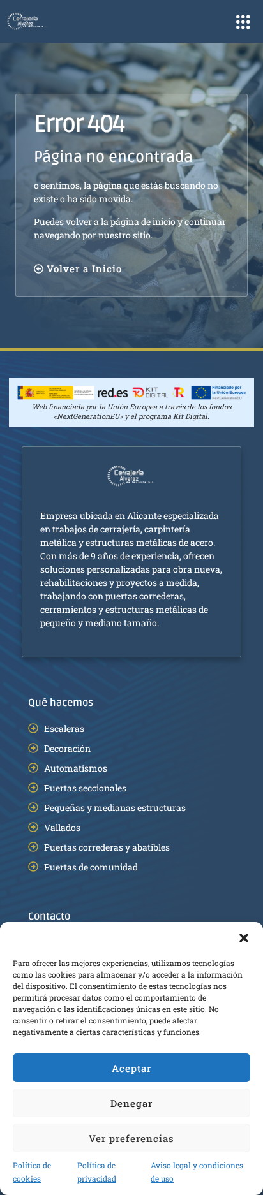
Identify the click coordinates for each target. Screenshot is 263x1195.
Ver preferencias (131, 1138)
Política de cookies (32, 1172)
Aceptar (131, 1068)
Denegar (131, 1103)
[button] (243, 938)
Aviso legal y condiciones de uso (197, 1172)
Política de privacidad (96, 1172)
